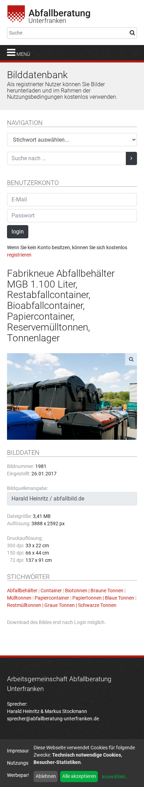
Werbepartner (22, 775)
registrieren (19, 255)
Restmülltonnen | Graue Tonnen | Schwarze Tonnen (61, 605)
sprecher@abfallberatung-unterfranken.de (53, 718)
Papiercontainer (52, 598)
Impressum (19, 750)
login (18, 231)
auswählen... (116, 776)
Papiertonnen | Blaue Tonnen (103, 598)
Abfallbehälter (22, 590)
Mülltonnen (19, 598)
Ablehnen (46, 776)
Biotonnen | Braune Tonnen (94, 590)
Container (51, 590)
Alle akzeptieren (79, 776)
